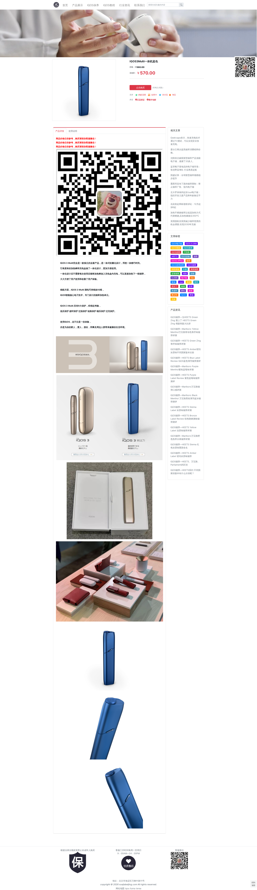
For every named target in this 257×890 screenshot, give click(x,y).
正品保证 (141, 100)
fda (192, 278)
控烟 (192, 273)
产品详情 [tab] (59, 131)
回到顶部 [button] (253, 883)
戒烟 (185, 273)
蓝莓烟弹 (175, 273)
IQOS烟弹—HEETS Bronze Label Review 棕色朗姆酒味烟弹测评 (185, 418)
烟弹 (195, 256)
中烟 (185, 269)
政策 (190, 290)
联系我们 (139, 5)
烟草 (188, 260)
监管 (190, 286)
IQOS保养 (93, 5)
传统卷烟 (175, 269)
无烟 (173, 299)
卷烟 (183, 286)
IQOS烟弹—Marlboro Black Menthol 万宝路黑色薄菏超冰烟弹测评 (186, 398)
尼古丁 (174, 286)
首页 (65, 5)
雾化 (183, 290)
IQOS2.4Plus (177, 260)
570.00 (146, 73)
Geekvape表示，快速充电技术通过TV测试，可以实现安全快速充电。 (185, 140)
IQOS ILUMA (191, 243)
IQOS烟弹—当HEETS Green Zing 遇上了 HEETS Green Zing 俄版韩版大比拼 (184, 320)
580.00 (139, 67)
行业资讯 (124, 5)
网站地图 (120, 888)
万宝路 (187, 252)
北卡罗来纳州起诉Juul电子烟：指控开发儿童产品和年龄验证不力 (186, 195)
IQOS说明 (176, 252)
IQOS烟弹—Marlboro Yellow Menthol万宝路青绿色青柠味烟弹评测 (185, 332)
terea (138, 888)
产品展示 (77, 5)
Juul (181, 282)
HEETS (174, 256)
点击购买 (140, 87)
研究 (196, 282)
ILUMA (174, 278)
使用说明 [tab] (73, 131)
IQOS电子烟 (177, 243)
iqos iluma (130, 888)
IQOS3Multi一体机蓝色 (144, 61)
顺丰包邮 (152, 100)
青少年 (174, 295)
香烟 (191, 295)
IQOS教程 (109, 5)
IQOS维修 (176, 248)
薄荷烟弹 (194, 269)
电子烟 (184, 278)
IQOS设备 (185, 256)
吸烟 (173, 282)
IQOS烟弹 (192, 265)
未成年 (174, 290)
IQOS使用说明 (178, 265)
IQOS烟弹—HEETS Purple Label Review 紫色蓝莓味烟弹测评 (185, 378)
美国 (188, 282)
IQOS (183, 295)
